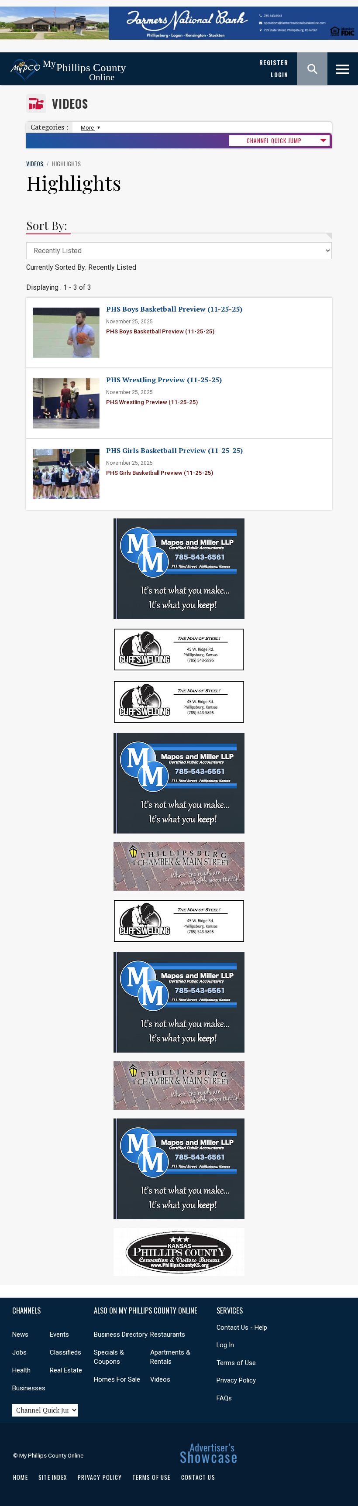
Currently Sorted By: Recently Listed (81, 267)
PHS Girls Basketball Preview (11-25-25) (174, 450)
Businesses (28, 1388)
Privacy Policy (236, 1380)
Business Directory (121, 1334)
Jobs (19, 1352)
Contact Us (198, 1477)
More (88, 127)
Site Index (52, 1477)
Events (59, 1334)
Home (20, 1477)
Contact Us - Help (242, 1327)
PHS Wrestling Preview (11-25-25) (164, 379)
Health (21, 1370)
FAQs (224, 1398)
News (20, 1334)
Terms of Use (236, 1363)
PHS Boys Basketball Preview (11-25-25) (174, 309)
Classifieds (65, 1352)
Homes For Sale (117, 1379)
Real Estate (66, 1370)
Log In (225, 1345)
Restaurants (167, 1334)
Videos (70, 103)
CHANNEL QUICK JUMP (274, 140)
